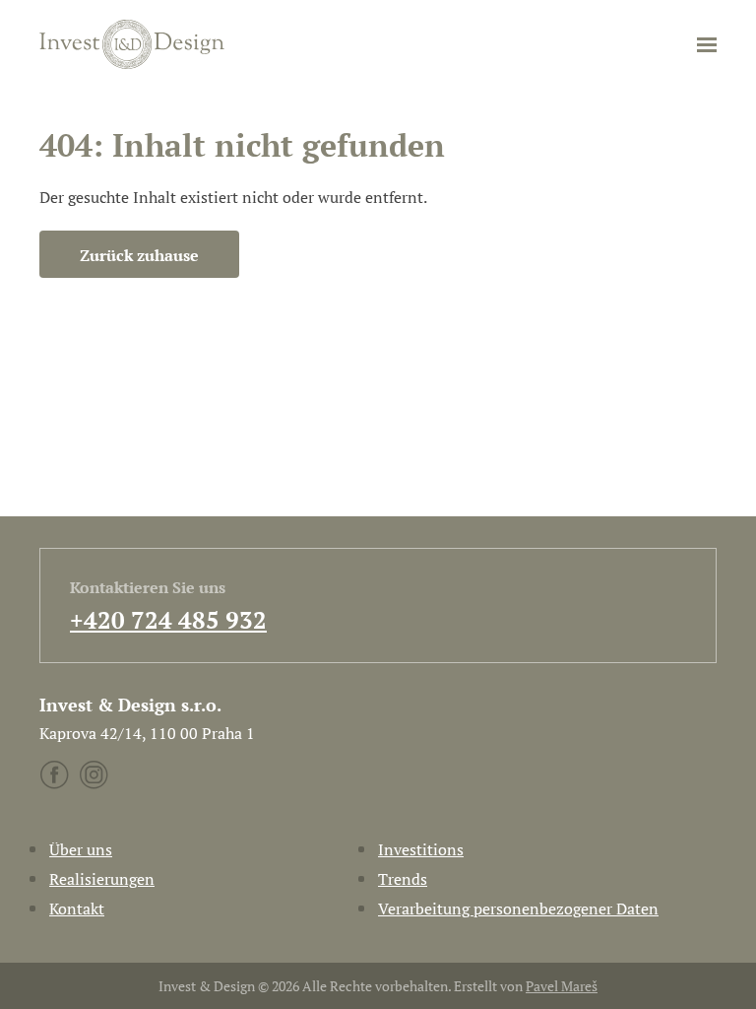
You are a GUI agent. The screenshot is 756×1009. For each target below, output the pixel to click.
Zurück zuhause (139, 255)
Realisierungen (102, 879)
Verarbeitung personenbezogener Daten (518, 908)
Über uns (80, 849)
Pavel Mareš (562, 985)
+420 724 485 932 (168, 620)
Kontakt (76, 908)
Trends (402, 879)
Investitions (421, 849)
